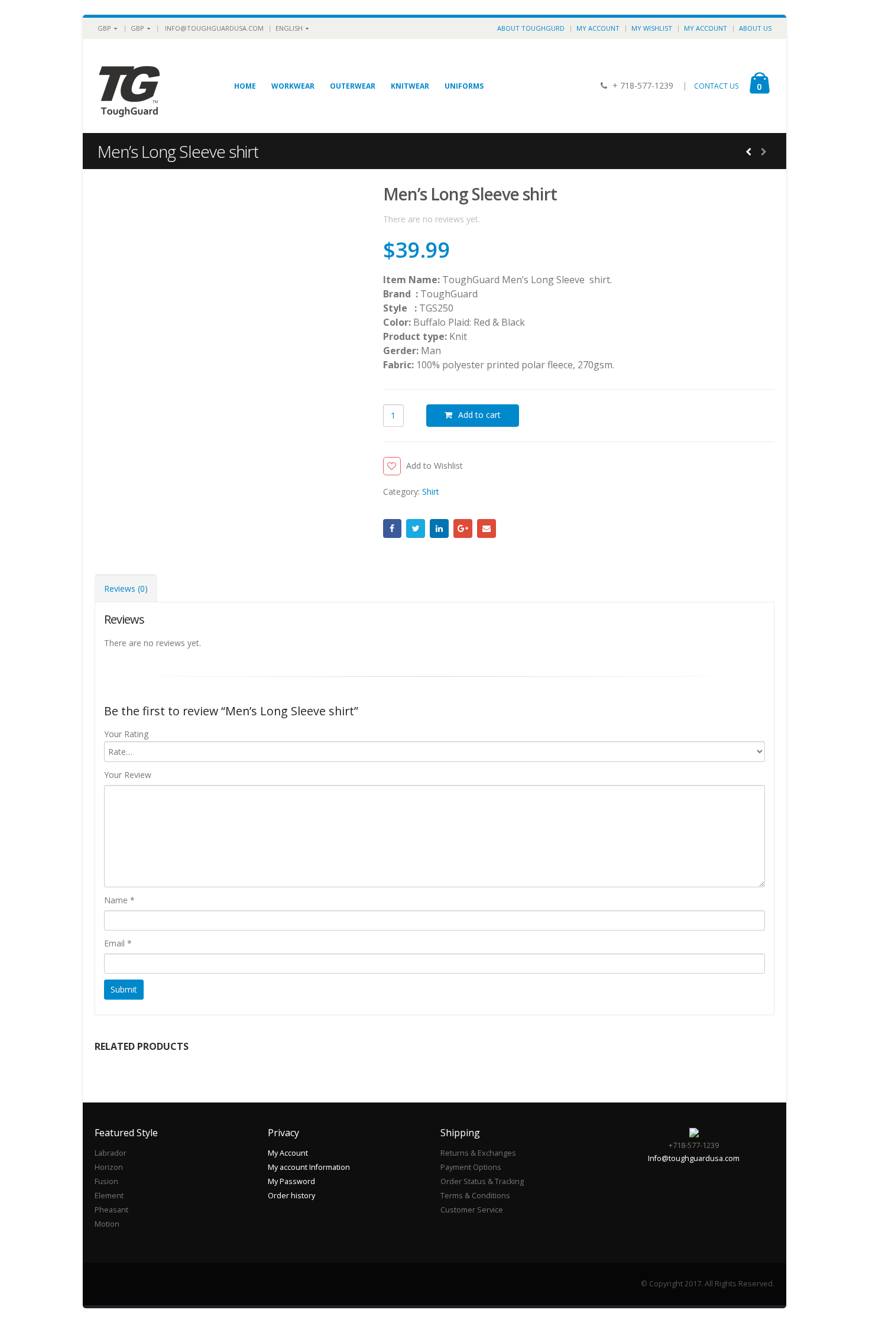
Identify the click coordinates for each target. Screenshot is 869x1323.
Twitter (415, 528)
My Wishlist (651, 28)
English (289, 28)
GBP (104, 28)
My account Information (309, 1167)
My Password (291, 1181)
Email (486, 528)
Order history (291, 1196)
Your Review (127, 774)
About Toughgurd (531, 28)
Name (119, 900)
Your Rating (126, 734)
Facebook (392, 528)
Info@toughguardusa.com (214, 28)
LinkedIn (439, 528)
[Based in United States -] (130, 86)
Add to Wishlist (434, 465)
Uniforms (464, 86)
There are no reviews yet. (431, 219)
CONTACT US (716, 86)
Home (245, 86)
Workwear (292, 86)
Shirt (430, 491)
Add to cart (479, 414)
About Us (755, 28)
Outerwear (352, 86)
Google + (462, 528)
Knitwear (410, 86)
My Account (598, 28)
